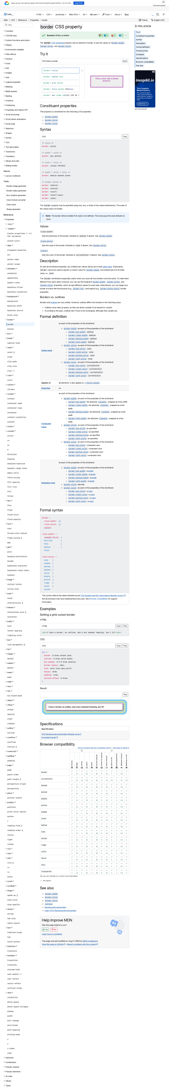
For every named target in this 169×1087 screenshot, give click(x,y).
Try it (138, 32)
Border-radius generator (16, 190)
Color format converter (16, 200)
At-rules (8, 1076)
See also (139, 65)
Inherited (45, 388)
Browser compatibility (145, 62)
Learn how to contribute (52, 934)
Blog (127, 14)
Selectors (9, 1057)
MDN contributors (90, 941)
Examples (140, 54)
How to (7, 171)
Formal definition (143, 47)
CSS (53, 43)
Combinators (10, 1062)
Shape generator (13, 209)
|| (60, 521)
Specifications (142, 58)
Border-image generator (16, 186)
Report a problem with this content (81, 944)
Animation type (48, 483)
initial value (107, 266)
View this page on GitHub (52, 944)
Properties (9, 219)
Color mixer (11, 204)
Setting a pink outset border (57, 614)
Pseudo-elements (12, 1071)
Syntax (139, 39)
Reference (8, 215)
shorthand (60, 43)
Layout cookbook (12, 176)
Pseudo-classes (12, 1067)
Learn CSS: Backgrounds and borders (60, 910)
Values (44, 226)
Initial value (46, 350)
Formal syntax (142, 51)
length (90, 471)
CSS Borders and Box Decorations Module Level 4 (102, 595)
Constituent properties (145, 36)
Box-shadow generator (16, 195)
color (90, 491)
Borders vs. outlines (52, 297)
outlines (54, 302)
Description (140, 43)
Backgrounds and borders (55, 907)
